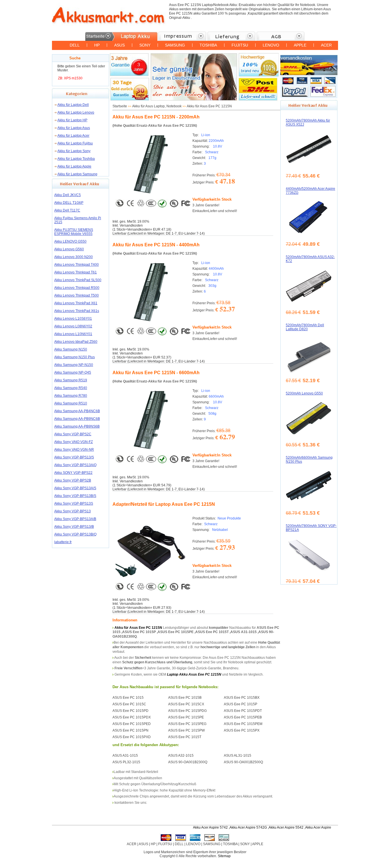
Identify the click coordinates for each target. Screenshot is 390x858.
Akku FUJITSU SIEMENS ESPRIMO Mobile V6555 (73, 232)
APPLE (300, 45)
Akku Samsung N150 (70, 349)
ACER (326, 45)
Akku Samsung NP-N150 (73, 365)
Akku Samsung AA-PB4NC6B (77, 411)
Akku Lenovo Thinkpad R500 (76, 288)
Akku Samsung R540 (70, 388)
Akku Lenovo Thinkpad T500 (76, 295)
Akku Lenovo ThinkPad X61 (75, 303)
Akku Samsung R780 (70, 396)
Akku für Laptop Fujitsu (75, 143)
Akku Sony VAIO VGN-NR (74, 450)
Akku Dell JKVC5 (67, 195)
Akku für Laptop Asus (73, 128)
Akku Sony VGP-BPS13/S (74, 457)
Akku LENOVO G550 (70, 241)
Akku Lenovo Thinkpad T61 (75, 272)
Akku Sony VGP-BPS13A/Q (75, 465)
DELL (75, 45)
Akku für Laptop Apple (74, 166)
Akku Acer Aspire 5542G (310, 827)
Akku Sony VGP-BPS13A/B (75, 519)
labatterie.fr (63, 542)
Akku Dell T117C (67, 210)
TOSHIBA (208, 45)
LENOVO (271, 45)
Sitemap (224, 856)
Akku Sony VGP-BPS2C (72, 434)
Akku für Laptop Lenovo (75, 112)
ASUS (119, 45)
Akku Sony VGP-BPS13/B (74, 527)
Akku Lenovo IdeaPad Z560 (75, 342)
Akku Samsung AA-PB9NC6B (77, 419)
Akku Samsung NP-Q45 (72, 372)
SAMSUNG (175, 45)
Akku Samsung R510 (70, 403)
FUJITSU (240, 45)
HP (97, 45)
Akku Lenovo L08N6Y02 (73, 326)
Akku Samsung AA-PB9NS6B (77, 426)
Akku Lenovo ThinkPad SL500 (77, 280)
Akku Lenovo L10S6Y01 (73, 319)
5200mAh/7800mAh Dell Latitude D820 (305, 327)
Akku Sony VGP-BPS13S (73, 503)
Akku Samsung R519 (70, 380)
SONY (144, 45)
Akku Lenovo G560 (69, 249)
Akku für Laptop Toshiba (76, 159)
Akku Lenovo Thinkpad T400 (76, 265)
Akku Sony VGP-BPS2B (72, 480)
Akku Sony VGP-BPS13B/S (75, 496)
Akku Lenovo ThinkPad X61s (76, 311)
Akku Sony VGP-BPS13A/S (75, 488)
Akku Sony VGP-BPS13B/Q (75, 534)
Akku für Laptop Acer (73, 136)
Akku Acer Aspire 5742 (196, 827)
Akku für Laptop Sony (74, 151)
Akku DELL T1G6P (68, 203)
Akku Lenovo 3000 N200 (73, 257)
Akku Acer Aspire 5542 (272, 827)
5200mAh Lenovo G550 (304, 393)
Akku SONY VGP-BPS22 (73, 473)
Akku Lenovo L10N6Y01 (73, 334)
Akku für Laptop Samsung (77, 174)
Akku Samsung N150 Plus (74, 357)
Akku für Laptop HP (72, 120)
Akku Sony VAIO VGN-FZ (73, 442)
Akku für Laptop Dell (73, 105)
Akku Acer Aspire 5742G (234, 827)
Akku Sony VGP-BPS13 (72, 511)
